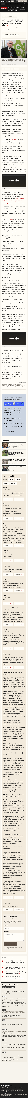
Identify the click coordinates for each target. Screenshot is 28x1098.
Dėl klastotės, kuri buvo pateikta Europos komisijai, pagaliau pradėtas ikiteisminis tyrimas (13, 201)
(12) (7, 25)
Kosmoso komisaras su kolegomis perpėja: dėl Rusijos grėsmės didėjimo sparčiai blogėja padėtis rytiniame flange (17, 8)
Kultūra (21, 3)
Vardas (6, 925)
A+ (11, 68)
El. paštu (17, 34)
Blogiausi (13, 483)
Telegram (12, 34)
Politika (11, 3)
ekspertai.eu (14, 136)
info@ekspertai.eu (11, 388)
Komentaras (7, 931)
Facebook (7, 34)
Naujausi (11, 479)
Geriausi (6, 483)
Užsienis (25, 3)
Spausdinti (16, 68)
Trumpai (7, 3)
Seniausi (18, 479)
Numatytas (7, 68)
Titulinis (2, 3)
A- (3, 68)
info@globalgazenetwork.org (9, 1093)
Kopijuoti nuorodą (6, 36)
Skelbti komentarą (10, 944)
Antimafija (16, 3)
